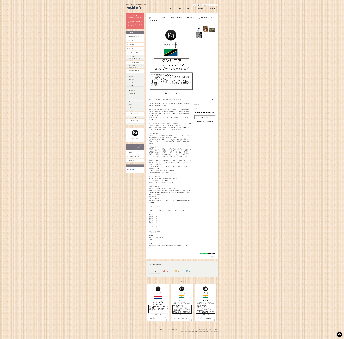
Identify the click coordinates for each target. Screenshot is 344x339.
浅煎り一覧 (130, 40)
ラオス (130, 110)
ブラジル (131, 76)
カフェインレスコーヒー (133, 62)
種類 (195, 104)
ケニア (130, 104)
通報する (212, 256)
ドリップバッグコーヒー (133, 113)
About (179, 9)
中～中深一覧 (130, 44)
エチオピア (131, 85)
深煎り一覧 (130, 48)
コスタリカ (131, 88)
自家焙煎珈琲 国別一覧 (133, 70)
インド (130, 96)
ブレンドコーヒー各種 (132, 52)
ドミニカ (131, 101)
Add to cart (204, 117)
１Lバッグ (131, 124)
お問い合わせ (130, 160)
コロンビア (131, 79)
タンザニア (131, 74)
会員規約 (216, 329)
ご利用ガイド (130, 152)
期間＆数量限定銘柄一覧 (133, 36)
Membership (201, 9)
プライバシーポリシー (191, 329)
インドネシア (132, 93)
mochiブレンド (133, 56)
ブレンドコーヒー (133, 117)
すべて (154, 271)
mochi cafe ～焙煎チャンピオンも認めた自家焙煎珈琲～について (168, 329)
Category (189, 9)
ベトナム (131, 107)
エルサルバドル (132, 90)
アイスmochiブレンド (134, 58)
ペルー (130, 99)
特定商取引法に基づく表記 (133, 156)
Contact (212, 9)
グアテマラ (131, 82)
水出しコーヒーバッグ (132, 120)
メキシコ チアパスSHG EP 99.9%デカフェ (136, 66)
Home (171, 9)
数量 (195, 108)
